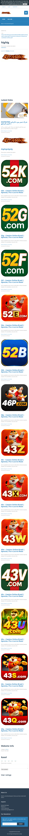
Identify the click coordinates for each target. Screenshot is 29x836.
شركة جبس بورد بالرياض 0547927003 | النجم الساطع (14, 123)
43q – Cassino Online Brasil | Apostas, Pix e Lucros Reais (12, 730)
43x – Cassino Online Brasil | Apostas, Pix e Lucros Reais (12, 506)
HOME (3, 19)
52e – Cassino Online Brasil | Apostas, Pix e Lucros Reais (12, 326)
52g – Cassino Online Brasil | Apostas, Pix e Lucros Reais (12, 236)
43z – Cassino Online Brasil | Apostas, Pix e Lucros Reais (12, 461)
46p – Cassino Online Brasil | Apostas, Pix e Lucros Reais (12, 416)
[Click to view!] (14, 57)
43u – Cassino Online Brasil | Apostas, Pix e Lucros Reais (12, 640)
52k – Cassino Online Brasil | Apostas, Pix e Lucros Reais (12, 192)
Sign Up (3, 6)
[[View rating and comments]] (6, 130)
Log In (9, 6)
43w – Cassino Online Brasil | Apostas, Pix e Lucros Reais (12, 550)
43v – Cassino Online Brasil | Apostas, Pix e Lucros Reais (12, 595)
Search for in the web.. (7, 51)
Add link (10, 19)
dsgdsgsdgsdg (7, 149)
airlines (7, 749)
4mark (18, 831)
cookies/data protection (15, 4)
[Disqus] (14, 79)
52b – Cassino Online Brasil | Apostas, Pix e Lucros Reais (12, 371)
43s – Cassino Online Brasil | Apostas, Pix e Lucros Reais (12, 685)
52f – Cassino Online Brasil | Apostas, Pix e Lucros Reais (12, 281)
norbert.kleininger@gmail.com (7, 809)
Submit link (15, 6)
